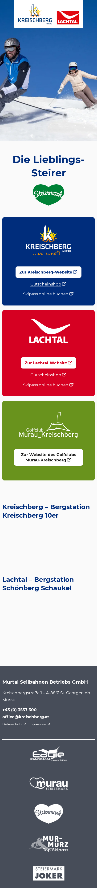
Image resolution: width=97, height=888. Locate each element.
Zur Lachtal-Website (46, 363)
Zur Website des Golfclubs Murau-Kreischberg (48, 457)
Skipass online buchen (46, 294)
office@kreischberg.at (25, 716)
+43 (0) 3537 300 (19, 709)
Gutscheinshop (45, 284)
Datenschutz (12, 724)
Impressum (37, 724)
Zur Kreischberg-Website (45, 272)
